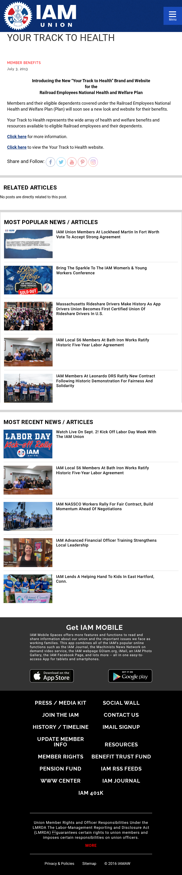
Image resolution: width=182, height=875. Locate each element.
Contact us (121, 715)
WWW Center (61, 781)
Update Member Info (60, 742)
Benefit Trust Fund (121, 756)
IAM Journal (121, 781)
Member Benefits (24, 63)
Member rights (60, 756)
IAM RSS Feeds (121, 769)
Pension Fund (61, 769)
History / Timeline (61, 727)
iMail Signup (121, 727)
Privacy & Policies (59, 864)
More (91, 846)
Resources (121, 744)
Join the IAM (60, 715)
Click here (17, 136)
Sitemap (89, 864)
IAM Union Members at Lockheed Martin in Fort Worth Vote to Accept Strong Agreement (107, 234)
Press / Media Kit (60, 703)
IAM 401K (91, 793)
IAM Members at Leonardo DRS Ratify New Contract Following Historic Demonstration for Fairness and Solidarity (105, 381)
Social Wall (121, 703)
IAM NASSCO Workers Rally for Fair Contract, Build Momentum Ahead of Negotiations (104, 506)
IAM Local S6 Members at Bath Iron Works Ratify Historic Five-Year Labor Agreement (102, 342)
